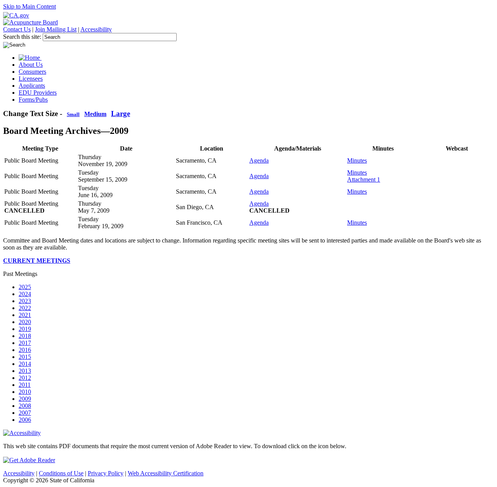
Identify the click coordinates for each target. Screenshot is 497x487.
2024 (25, 294)
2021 (25, 315)
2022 (25, 308)
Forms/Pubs (33, 99)
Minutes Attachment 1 (363, 176)
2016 (25, 350)
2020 (25, 322)
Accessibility (96, 29)
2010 (25, 391)
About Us (31, 64)
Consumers (32, 71)
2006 (25, 419)
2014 (25, 363)
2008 (25, 405)
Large (120, 113)
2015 (25, 357)
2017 (25, 343)
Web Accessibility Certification (165, 473)
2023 (25, 301)
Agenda (259, 160)
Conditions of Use (61, 473)
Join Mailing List (55, 29)
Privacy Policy (105, 473)
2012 (25, 377)
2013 (25, 370)
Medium (95, 114)
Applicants (32, 85)
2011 (25, 384)
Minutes (357, 160)
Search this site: (23, 36)
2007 (25, 412)
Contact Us (17, 29)
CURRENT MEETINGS (36, 260)
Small (73, 114)
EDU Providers (38, 92)
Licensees (31, 78)
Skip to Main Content (29, 6)
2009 (25, 398)
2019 (25, 329)
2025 (25, 287)
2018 (25, 336)
